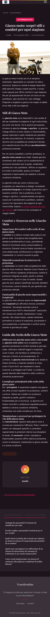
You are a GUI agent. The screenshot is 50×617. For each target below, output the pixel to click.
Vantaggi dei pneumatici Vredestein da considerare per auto (20, 524)
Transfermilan (25, 584)
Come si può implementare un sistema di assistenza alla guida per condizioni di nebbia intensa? (23, 561)
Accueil (5, 13)
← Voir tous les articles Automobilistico (18, 495)
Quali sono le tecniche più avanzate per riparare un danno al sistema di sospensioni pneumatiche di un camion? (25, 541)
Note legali (20, 603)
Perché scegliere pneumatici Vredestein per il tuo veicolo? (23, 531)
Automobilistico (15, 13)
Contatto (30, 603)
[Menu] (45, 2)
